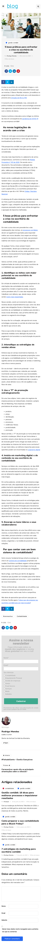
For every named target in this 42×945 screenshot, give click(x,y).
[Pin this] (18, 71)
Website (4, 920)
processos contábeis (30, 230)
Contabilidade (22, 616)
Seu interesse (9, 672)
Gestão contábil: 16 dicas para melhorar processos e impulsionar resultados (19, 795)
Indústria (8, 694)
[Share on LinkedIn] (12, 82)
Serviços (8, 689)
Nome (4, 906)
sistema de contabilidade (18, 561)
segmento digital (34, 450)
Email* (6, 665)
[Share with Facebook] (6, 71)
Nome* (6, 658)
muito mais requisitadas (14, 297)
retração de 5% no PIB (19, 98)
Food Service (10, 686)
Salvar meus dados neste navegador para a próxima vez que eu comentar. (20, 930)
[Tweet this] (10, 71)
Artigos (5, 743)
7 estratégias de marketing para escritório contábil (19, 850)
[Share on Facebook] (4, 82)
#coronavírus (8, 616)
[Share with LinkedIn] (14, 71)
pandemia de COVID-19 (30, 119)
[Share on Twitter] (8, 82)
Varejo (7, 683)
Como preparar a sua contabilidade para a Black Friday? (20, 822)
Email (3, 913)
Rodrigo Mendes (12, 56)
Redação (6, 801)
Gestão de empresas (12, 681)
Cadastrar (21, 701)
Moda (7, 691)
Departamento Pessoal (13, 678)
